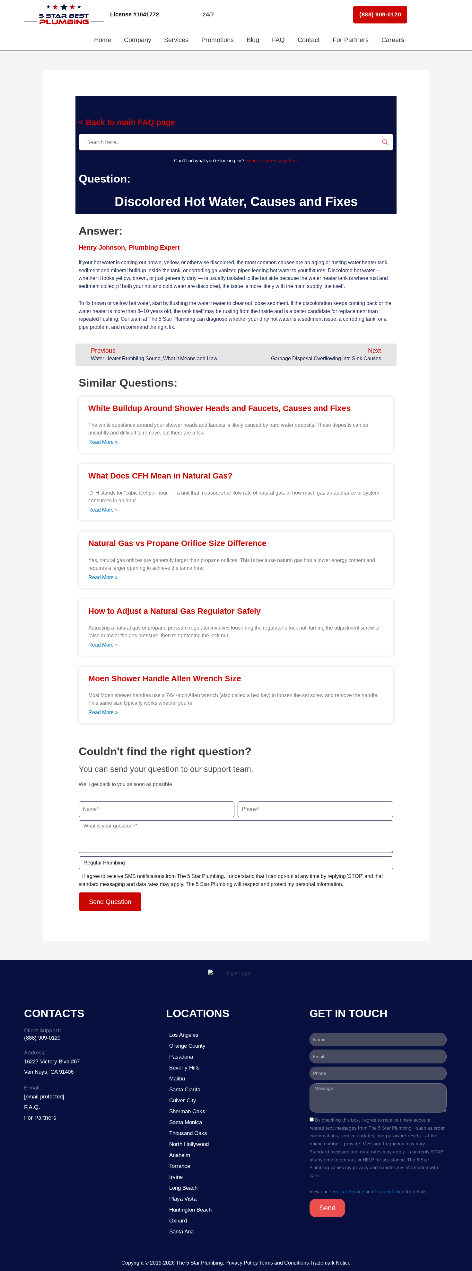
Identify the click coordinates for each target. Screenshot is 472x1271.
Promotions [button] (217, 39)
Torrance (179, 1166)
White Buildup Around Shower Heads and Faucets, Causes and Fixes (219, 408)
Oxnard (178, 1221)
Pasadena (181, 1057)
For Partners (351, 39)
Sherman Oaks (187, 1111)
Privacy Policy (389, 1191)
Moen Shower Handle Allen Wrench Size (164, 678)
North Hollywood (189, 1144)
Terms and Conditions (284, 1263)
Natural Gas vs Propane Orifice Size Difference (177, 543)
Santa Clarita (184, 1090)
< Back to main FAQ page (127, 122)
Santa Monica (185, 1122)
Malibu (177, 1079)
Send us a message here (272, 160)
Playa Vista (183, 1199)
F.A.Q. (32, 1107)
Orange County (187, 1046)
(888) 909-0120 (380, 14)
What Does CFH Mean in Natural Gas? (160, 475)
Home (102, 39)
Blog (253, 39)
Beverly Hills (185, 1068)
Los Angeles (183, 1035)
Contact (309, 39)
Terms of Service (346, 1191)
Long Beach (183, 1188)
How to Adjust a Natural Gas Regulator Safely (174, 610)
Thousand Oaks (188, 1133)
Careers (392, 39)
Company (137, 39)
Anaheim (179, 1155)
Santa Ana (181, 1232)
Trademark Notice (330, 1263)
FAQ (278, 39)
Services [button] (176, 39)
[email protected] (44, 1097)
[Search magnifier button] (384, 142)
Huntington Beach (190, 1210)
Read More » (103, 442)
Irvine (176, 1177)
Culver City (182, 1100)
